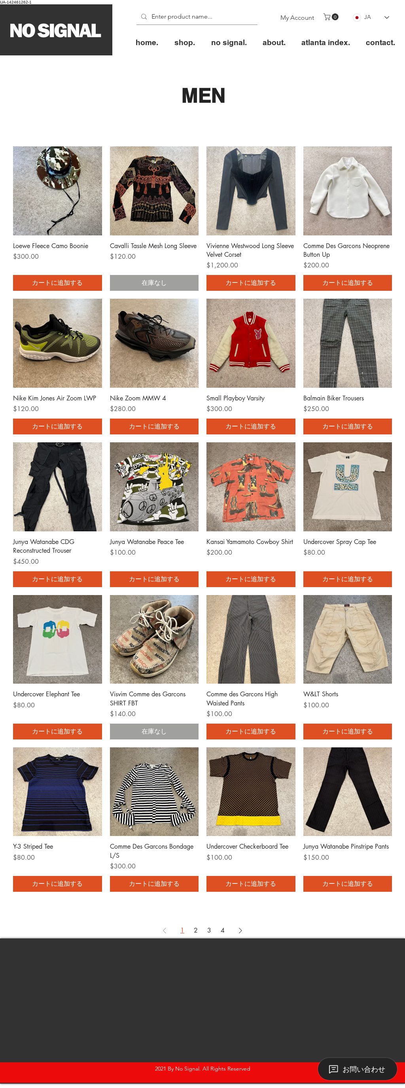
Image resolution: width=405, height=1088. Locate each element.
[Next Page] (240, 930)
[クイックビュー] (57, 190)
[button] (332, 16)
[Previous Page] (164, 930)
